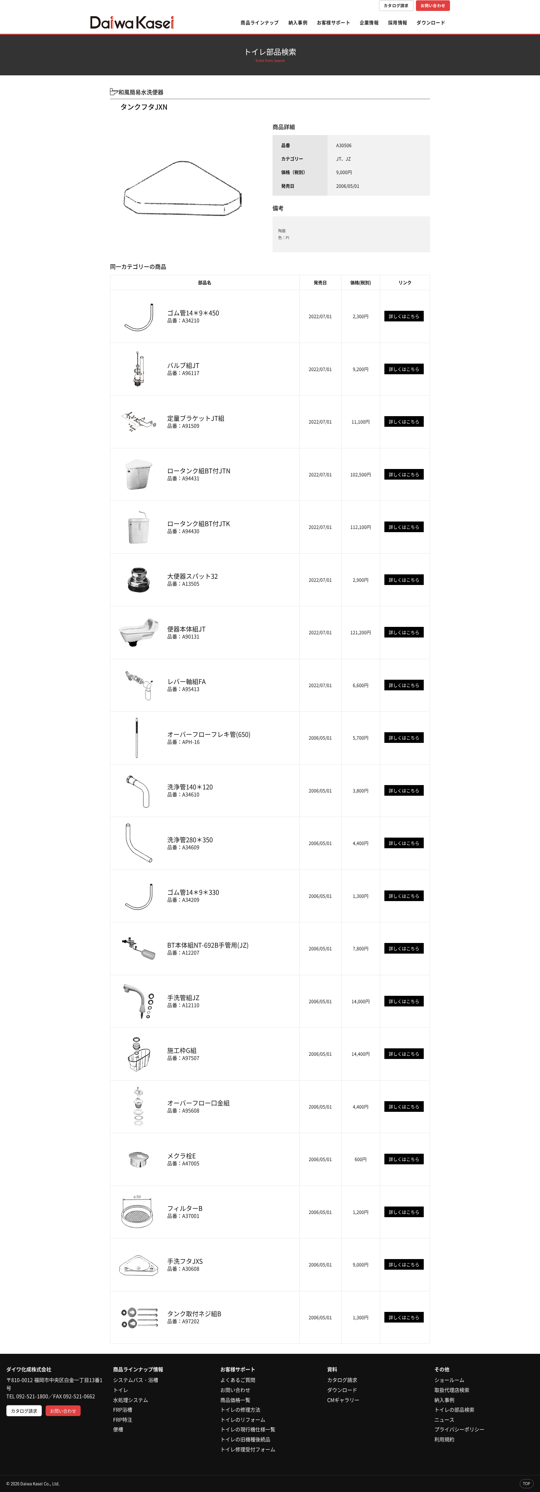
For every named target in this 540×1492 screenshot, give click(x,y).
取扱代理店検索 (451, 1390)
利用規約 (444, 1439)
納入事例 (298, 22)
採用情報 (397, 22)
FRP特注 (122, 1419)
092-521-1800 (32, 1396)
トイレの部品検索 (454, 1409)
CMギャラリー (343, 1400)
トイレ (120, 1390)
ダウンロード (431, 22)
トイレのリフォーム (242, 1419)
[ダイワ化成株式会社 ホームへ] (132, 22)
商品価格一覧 (235, 1400)
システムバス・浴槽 (135, 1380)
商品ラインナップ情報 (138, 1369)
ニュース (444, 1419)
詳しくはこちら (404, 316)
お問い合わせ (433, 5)
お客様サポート (333, 22)
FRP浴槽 (122, 1409)
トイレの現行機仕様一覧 (247, 1429)
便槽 (118, 1429)
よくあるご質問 (237, 1380)
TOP (526, 1483)
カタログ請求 (396, 5)
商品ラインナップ (260, 22)
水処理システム (130, 1400)
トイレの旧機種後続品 (245, 1439)
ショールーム (449, 1380)
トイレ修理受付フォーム (247, 1449)
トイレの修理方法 (240, 1409)
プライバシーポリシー (459, 1429)
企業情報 (369, 22)
